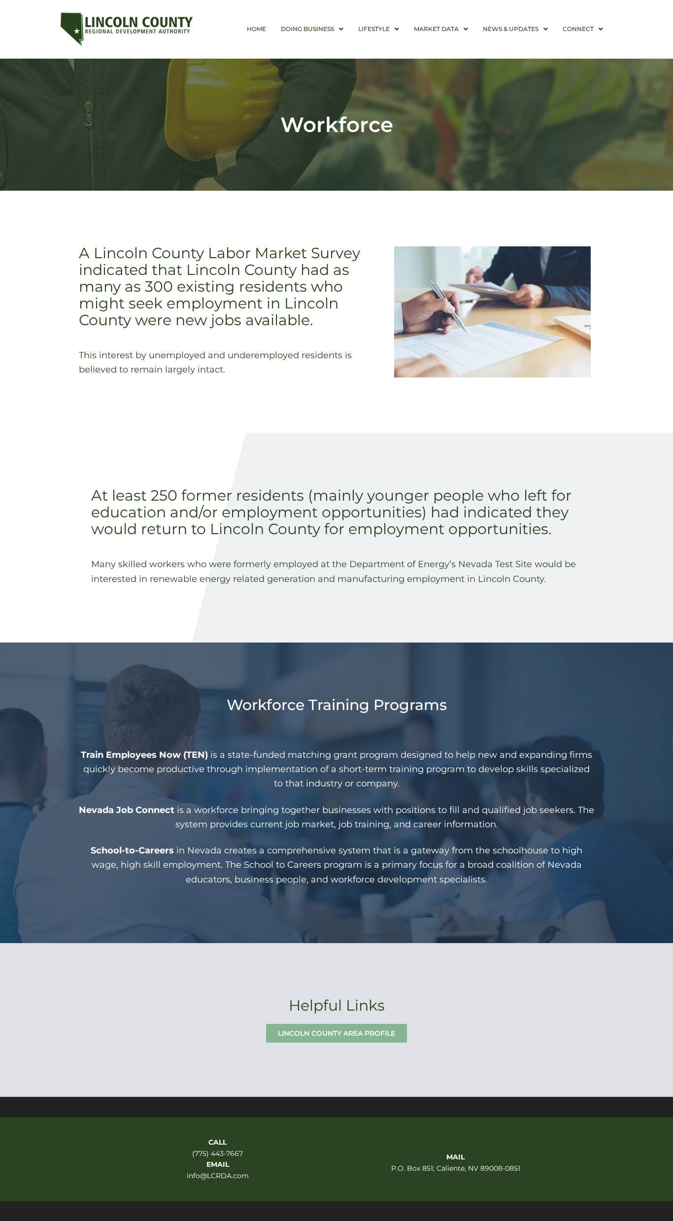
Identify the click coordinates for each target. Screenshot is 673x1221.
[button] (312, 29)
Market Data (436, 29)
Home (256, 29)
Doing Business (307, 29)
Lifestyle (374, 29)
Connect (578, 29)
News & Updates (510, 29)
